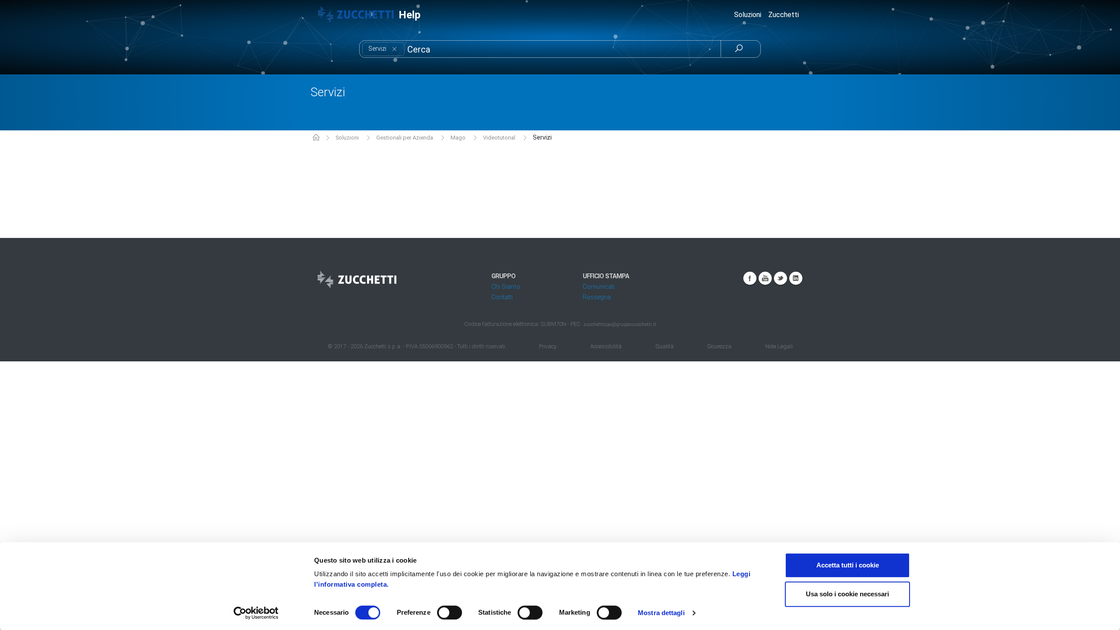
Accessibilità (606, 346)
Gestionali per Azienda (404, 137)
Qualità (664, 346)
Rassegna (597, 297)
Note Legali (779, 346)
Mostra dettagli (661, 612)
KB (316, 138)
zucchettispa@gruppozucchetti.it (619, 324)
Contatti (502, 297)
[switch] (449, 613)
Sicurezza (719, 346)
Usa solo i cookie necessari (847, 594)
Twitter (780, 278)
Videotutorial (499, 137)
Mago (458, 137)
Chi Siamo (505, 286)
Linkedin (795, 278)
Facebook (749, 278)
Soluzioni (347, 137)
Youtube (765, 278)
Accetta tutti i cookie (847, 565)
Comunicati (599, 286)
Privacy (547, 346)
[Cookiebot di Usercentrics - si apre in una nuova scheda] (256, 613)
